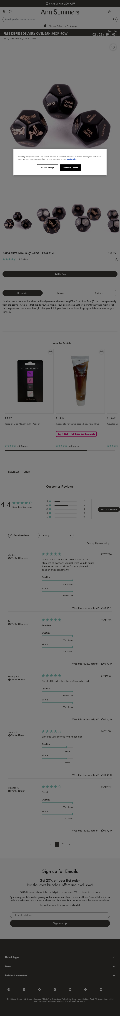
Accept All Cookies (70, 167)
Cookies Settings (47, 167)
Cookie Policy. (72, 159)
